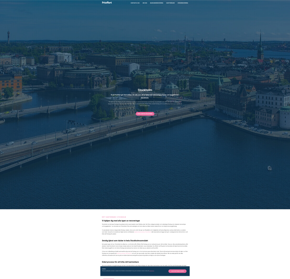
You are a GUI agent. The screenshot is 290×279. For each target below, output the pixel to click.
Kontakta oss (135, 3)
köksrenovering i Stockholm (124, 253)
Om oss (145, 3)
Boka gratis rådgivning (145, 114)
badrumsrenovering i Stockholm (142, 232)
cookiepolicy (151, 270)
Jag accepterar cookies (177, 271)
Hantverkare (170, 3)
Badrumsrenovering (156, 3)
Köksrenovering (183, 3)
